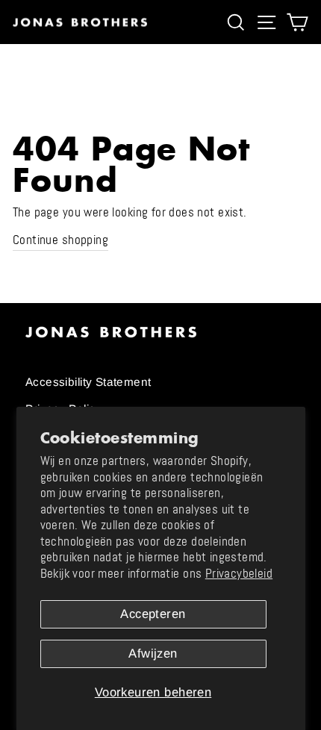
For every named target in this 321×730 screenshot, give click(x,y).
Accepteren (152, 614)
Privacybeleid (238, 573)
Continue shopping (60, 240)
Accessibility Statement (88, 381)
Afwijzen (152, 653)
